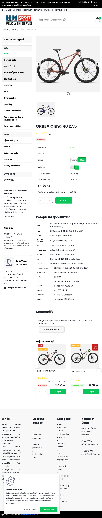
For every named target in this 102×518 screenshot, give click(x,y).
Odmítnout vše (29, 509)
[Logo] (19, 20)
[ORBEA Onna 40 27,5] (68, 64)
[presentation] (38, 64)
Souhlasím (48, 509)
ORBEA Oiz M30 (78, 371)
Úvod (5, 30)
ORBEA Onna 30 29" (47, 371)
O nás (8, 10)
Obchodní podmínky (22, 10)
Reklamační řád (59, 10)
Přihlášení (84, 2)
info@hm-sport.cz (16, 287)
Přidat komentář (51, 329)
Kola (14, 30)
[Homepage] (3, 10)
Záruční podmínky (42, 10)
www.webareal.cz (29, 514)
